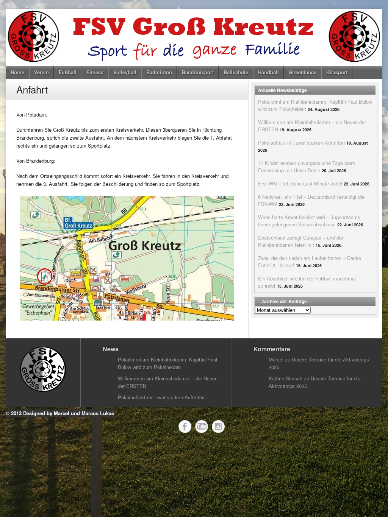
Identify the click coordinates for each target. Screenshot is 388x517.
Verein (41, 72)
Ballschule (236, 72)
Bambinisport (198, 72)
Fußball (68, 72)
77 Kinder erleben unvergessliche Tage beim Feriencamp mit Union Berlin (306, 166)
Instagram (218, 426)
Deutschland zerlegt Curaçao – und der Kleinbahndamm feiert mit (300, 241)
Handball (268, 72)
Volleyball (124, 72)
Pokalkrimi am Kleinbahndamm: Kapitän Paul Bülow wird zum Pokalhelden (167, 363)
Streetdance (302, 72)
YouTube (201, 426)
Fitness (94, 72)
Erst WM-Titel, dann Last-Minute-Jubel (300, 183)
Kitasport (336, 72)
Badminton (159, 72)
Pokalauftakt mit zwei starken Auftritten (301, 142)
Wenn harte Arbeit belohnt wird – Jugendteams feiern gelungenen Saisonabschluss (309, 220)
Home (17, 72)
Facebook (185, 426)
